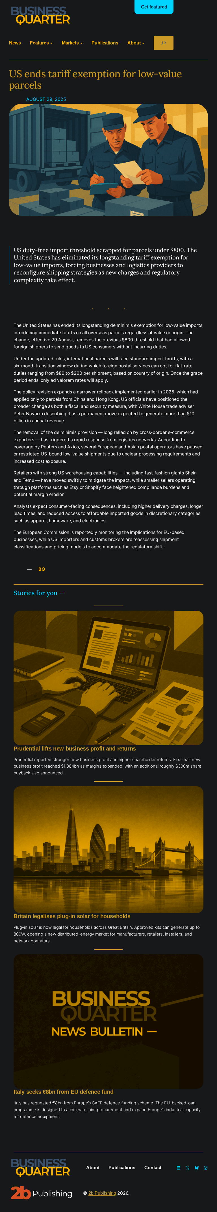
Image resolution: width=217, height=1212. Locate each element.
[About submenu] (143, 43)
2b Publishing (102, 1193)
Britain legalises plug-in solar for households (72, 916)
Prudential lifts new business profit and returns (75, 748)
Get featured (154, 7)
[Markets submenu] (81, 43)
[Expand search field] (164, 43)
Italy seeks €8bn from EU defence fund (63, 1092)
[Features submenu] (51, 43)
